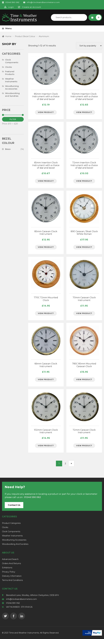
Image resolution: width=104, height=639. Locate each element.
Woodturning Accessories (12, 87)
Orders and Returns (11, 563)
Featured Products (9, 72)
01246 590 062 (13, 603)
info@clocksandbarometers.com (21, 599)
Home (8, 36)
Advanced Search (10, 559)
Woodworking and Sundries (12, 94)
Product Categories (11, 523)
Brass (8, 149)
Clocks (8, 67)
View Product (46, 112)
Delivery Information (12, 576)
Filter (13, 119)
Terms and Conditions (12, 580)
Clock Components (11, 61)
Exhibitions (7, 567)
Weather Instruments (11, 80)
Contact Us (14, 505)
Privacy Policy (8, 572)
